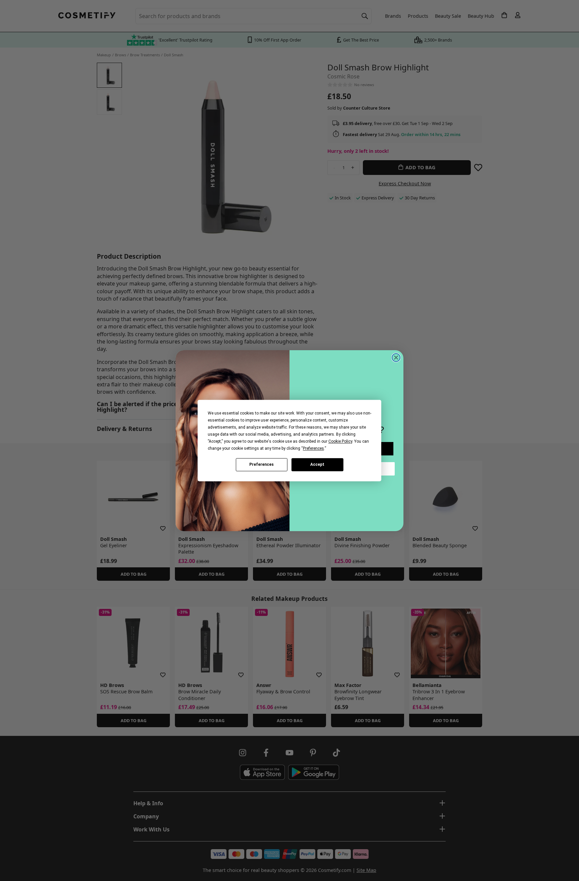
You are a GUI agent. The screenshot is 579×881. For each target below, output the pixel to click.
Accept (317, 464)
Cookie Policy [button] (340, 441)
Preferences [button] (313, 448)
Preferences (261, 464)
